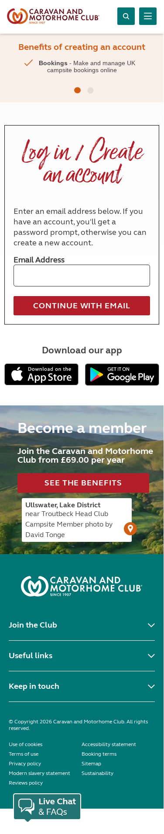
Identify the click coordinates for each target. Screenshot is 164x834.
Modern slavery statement (39, 773)
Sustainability (97, 773)
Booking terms (99, 754)
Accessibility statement (109, 744)
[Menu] (148, 16)
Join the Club (33, 625)
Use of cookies (25, 744)
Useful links (30, 655)
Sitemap (91, 764)
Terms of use (23, 754)
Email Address (39, 260)
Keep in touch (34, 686)
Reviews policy (26, 783)
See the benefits (83, 483)
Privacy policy (25, 764)
